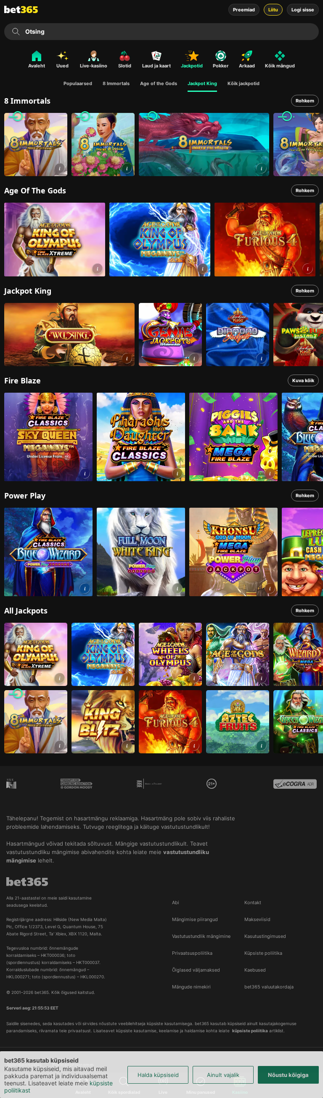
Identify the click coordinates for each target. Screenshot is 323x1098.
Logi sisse (302, 10)
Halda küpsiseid (158, 1074)
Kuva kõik (303, 380)
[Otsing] (16, 31)
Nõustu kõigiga (288, 1074)
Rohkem (305, 101)
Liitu (273, 10)
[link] (35, 144)
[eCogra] (295, 790)
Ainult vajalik (223, 1074)
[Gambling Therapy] (76, 790)
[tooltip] (212, 784)
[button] (59, 168)
